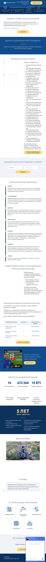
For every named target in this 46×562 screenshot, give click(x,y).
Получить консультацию (23, 342)
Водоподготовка (24, 7)
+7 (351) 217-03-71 (24, 2)
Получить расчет (30, 363)
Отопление (18, 7)
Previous (4, 458)
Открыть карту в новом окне (11, 28)
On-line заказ (38, 7)
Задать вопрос (23, 549)
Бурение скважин (5, 7)
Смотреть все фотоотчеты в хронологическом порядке (33, 152)
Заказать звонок (36, 3)
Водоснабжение (13, 7)
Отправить (23, 172)
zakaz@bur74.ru (25, 4)
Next (41, 458)
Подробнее (23, 32)
